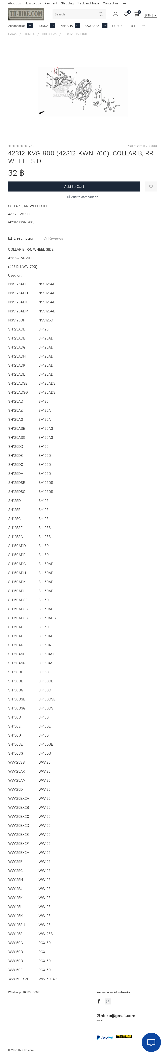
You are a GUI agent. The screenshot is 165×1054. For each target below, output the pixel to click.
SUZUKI (117, 26)
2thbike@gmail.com (116, 1015)
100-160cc (49, 34)
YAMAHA (66, 26)
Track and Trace (88, 3)
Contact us (111, 3)
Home (12, 34)
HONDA (42, 26)
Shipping (67, 3)
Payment (50, 3)
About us (14, 3)
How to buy (33, 3)
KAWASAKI (92, 26)
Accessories (17, 26)
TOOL (132, 26)
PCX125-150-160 (75, 34)
